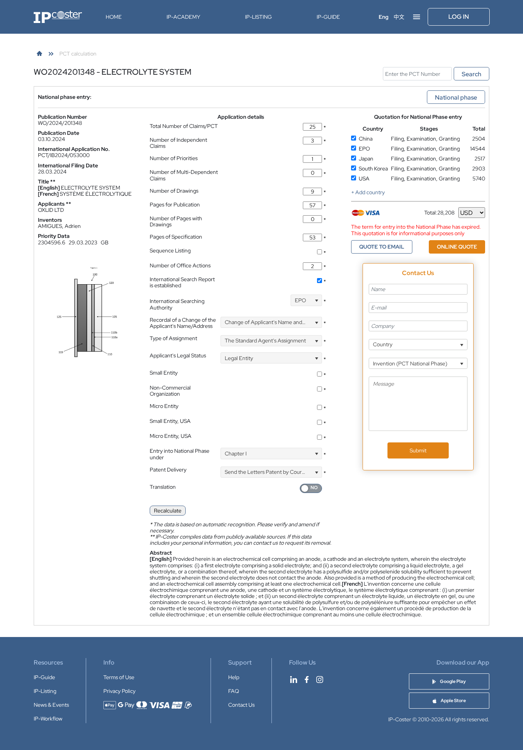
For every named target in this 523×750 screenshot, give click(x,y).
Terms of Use (118, 677)
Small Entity (164, 373)
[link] (39, 53)
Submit (418, 450)
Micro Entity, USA (170, 436)
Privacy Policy (119, 691)
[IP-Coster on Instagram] (319, 679)
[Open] (316, 300)
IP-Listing (258, 16)
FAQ (233, 691)
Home (114, 16)
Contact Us (241, 704)
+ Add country (368, 192)
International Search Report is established (182, 282)
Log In (458, 17)
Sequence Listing (170, 250)
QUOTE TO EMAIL (381, 246)
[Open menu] (416, 16)
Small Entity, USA (170, 421)
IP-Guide (328, 16)
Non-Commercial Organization (170, 391)
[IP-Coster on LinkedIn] (293, 679)
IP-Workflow (48, 718)
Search (471, 74)
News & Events (51, 704)
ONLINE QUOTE (457, 246)
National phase (456, 97)
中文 (399, 16)
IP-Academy (183, 16)
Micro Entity (164, 406)
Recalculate (167, 510)
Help (233, 677)
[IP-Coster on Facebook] (306, 679)
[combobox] (306, 300)
